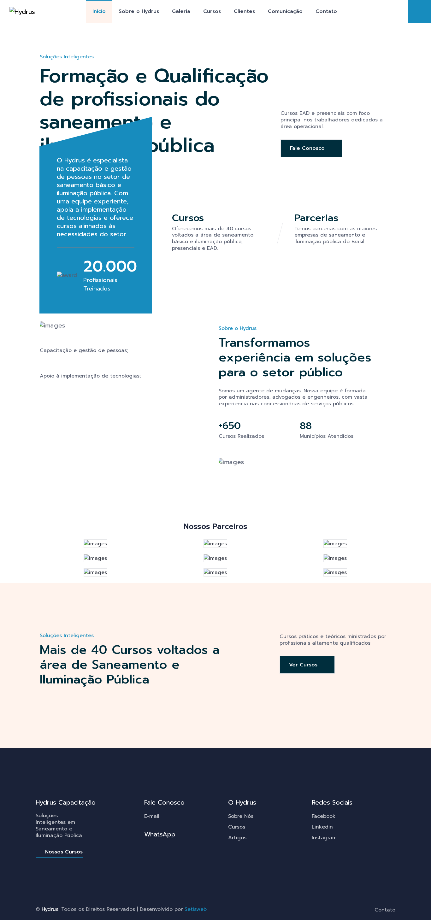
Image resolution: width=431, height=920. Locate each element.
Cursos (212, 11)
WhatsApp (159, 834)
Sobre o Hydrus (139, 11)
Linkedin (322, 827)
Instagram (324, 837)
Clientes (244, 11)
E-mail (151, 816)
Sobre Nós (240, 816)
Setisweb (196, 909)
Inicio (99, 11)
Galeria (181, 11)
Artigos (237, 837)
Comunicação (285, 11)
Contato (326, 11)
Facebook (323, 816)
